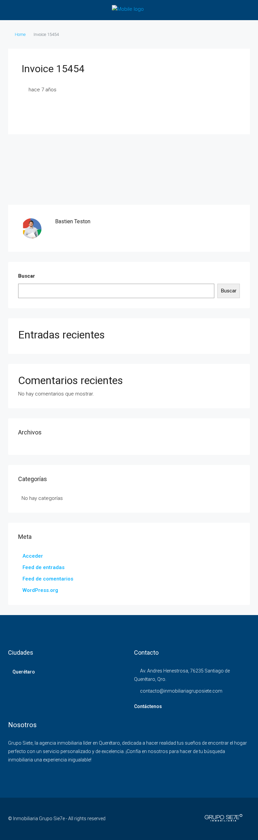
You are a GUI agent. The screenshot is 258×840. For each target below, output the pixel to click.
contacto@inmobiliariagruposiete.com (181, 691)
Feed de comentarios (48, 579)
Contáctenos (148, 706)
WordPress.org (40, 590)
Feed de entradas (43, 567)
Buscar (26, 276)
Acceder (33, 556)
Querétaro (23, 671)
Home (20, 34)
